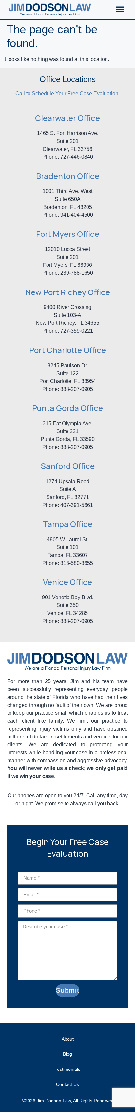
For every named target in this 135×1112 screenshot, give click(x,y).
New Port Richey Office (67, 292)
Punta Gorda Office (67, 408)
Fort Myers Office (67, 233)
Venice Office (67, 581)
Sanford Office (68, 465)
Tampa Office (67, 523)
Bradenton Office (67, 175)
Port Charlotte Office (67, 350)
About (68, 1039)
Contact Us (67, 1084)
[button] (120, 9)
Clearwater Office (67, 117)
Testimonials (67, 1069)
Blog (67, 1054)
